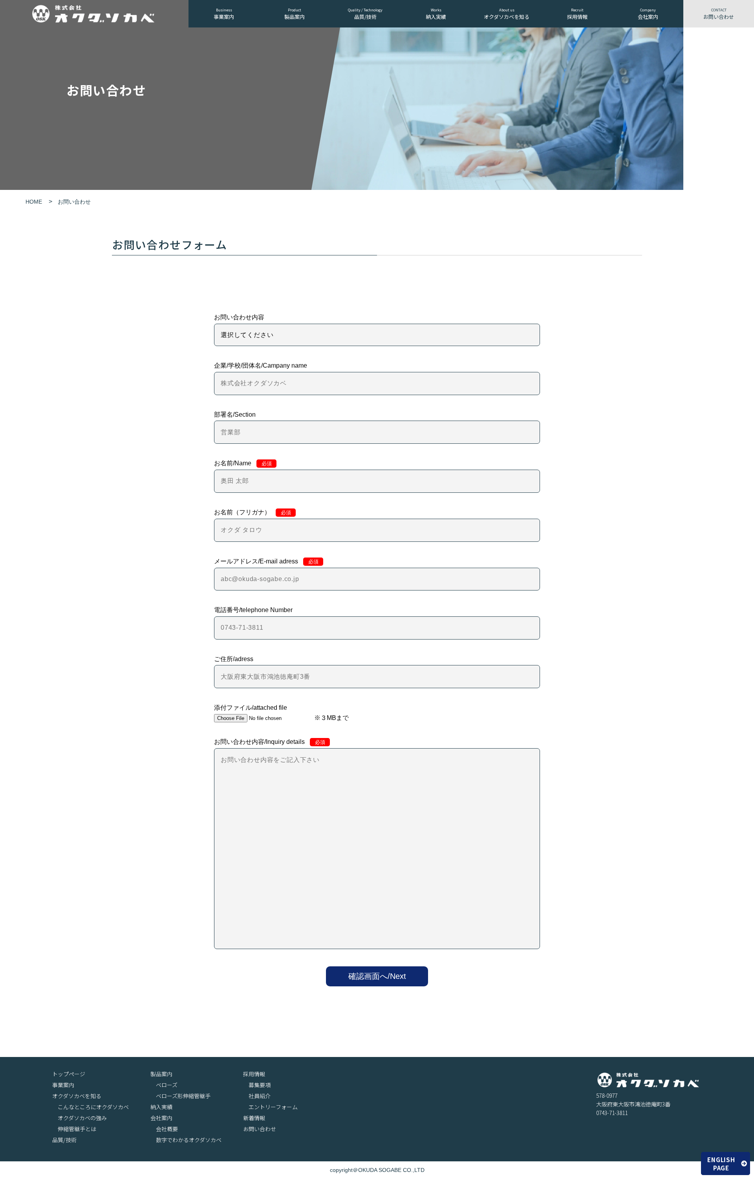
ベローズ (167, 1085)
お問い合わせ (718, 13)
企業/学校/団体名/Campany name (260, 365)
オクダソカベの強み (82, 1118)
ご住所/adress (233, 659)
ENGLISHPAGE (721, 1163)
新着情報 (254, 1118)
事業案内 (224, 13)
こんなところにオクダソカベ (93, 1107)
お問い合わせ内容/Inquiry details (269, 741)
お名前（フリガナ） (252, 512)
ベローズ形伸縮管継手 (183, 1096)
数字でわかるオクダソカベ (188, 1140)
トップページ (68, 1074)
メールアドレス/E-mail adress (266, 561)
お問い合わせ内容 (239, 317)
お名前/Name (243, 463)
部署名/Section (235, 414)
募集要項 (260, 1085)
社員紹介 (260, 1096)
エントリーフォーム (273, 1107)
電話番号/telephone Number (253, 610)
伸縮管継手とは (77, 1129)
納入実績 (436, 13)
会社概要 (167, 1129)
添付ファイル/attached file (250, 707)
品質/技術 (365, 13)
